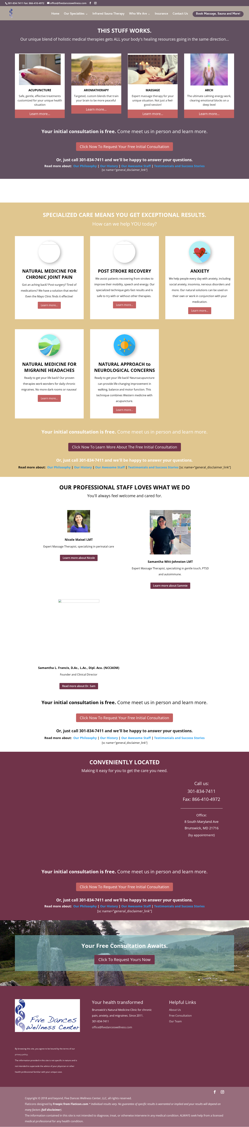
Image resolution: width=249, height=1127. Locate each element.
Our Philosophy (85, 166)
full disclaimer (51, 1110)
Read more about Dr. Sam (78, 686)
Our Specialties (74, 14)
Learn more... (39, 113)
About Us (175, 1010)
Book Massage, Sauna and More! (218, 14)
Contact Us (180, 14)
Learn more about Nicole (79, 558)
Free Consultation (180, 1015)
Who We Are (138, 14)
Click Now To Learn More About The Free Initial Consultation (124, 446)
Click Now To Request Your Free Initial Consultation (124, 146)
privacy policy (21, 1054)
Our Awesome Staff (136, 166)
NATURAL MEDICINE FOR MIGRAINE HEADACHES (49, 367)
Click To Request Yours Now (124, 959)
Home (55, 14)
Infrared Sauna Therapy (108, 14)
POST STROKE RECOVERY (124, 271)
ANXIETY (199, 271)
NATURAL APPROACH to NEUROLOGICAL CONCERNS (124, 367)
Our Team (175, 1021)
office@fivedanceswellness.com (112, 1027)
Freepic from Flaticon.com (70, 1104)
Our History (109, 166)
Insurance (161, 14)
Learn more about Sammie (170, 585)
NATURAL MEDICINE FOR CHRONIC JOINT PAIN (49, 274)
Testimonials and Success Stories (179, 166)
